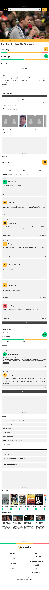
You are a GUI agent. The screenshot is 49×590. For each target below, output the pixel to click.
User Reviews (6, 329)
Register (44, 9)
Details (4, 416)
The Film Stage (10, 285)
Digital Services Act (13, 566)
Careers (13, 561)
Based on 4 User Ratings (6, 57)
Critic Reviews (6, 157)
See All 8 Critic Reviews (25, 322)
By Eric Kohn (5, 214)
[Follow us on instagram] (36, 557)
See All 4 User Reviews (24, 391)
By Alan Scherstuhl (6, 194)
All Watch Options (24, 99)
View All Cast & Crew (7, 132)
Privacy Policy (13, 563)
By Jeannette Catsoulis (7, 276)
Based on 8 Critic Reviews (6, 50)
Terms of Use (13, 568)
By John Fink (5, 297)
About (13, 556)
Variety (8, 244)
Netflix (10, 40)
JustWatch (45, 102)
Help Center (13, 558)
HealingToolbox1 (11, 354)
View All (10, 112)
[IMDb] (31, 579)
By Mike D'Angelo (6, 235)
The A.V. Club (10, 223)
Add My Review (24, 68)
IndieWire (9, 202)
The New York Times (12, 264)
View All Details (6, 444)
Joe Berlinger (9, 87)
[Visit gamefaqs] (36, 573)
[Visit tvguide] (36, 569)
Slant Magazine (11, 306)
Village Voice (10, 182)
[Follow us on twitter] (40, 557)
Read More (6, 362)
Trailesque (9, 375)
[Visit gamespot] (36, 565)
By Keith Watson (6, 318)
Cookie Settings (13, 570)
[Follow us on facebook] (32, 557)
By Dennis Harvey (6, 256)
